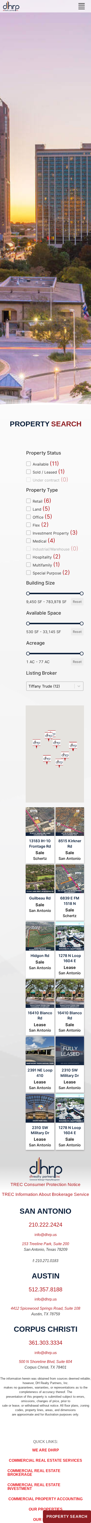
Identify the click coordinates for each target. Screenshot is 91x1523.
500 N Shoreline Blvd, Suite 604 (45, 1362)
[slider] (28, 593)
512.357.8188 (45, 1289)
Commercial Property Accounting (45, 1499)
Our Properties (46, 1509)
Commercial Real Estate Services (45, 1460)
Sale (39, 852)
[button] (81, 6)
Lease (70, 967)
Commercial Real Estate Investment (33, 1487)
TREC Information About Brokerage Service (45, 1194)
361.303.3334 (45, 1342)
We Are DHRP (45, 1450)
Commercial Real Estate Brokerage (33, 1473)
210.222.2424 (45, 1224)
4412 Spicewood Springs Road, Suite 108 (45, 1308)
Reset (77, 602)
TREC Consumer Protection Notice (45, 1184)
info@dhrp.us (46, 1235)
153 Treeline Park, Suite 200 (45, 1244)
